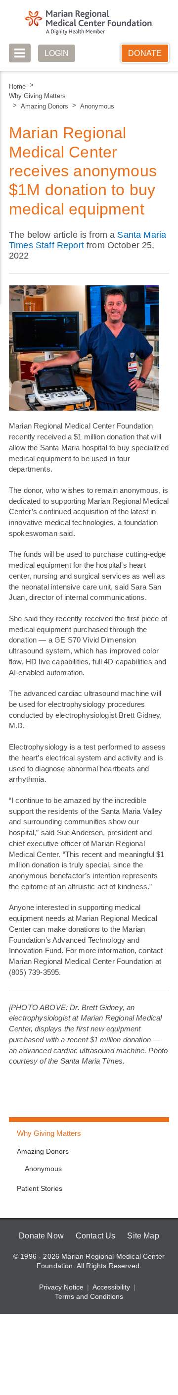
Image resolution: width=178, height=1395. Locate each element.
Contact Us (96, 1236)
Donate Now (41, 1236)
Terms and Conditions (89, 1296)
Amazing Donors (44, 106)
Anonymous (97, 106)
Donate (145, 53)
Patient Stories (39, 1188)
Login (56, 53)
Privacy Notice (61, 1287)
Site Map (143, 1236)
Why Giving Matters (37, 96)
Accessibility (111, 1287)
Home (17, 86)
